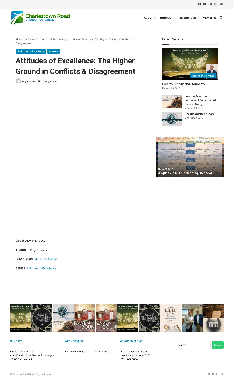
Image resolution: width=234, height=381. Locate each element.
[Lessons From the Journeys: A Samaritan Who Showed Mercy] (172, 101)
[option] (190, 157)
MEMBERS (209, 17)
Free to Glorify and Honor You (184, 84)
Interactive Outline (45, 259)
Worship (28, 351)
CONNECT (166, 17)
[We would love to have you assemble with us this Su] (63, 318)
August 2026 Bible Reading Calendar (185, 173)
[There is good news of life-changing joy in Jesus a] (192, 318)
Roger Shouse (29, 81)
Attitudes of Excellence (51, 39)
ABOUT (148, 17)
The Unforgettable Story (199, 114)
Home (21, 39)
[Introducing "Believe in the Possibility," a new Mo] (149, 318)
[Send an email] (39, 81)
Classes (31, 39)
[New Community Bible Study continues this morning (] (170, 318)
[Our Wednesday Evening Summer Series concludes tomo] (20, 318)
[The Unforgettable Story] (172, 119)
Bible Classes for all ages (39, 355)
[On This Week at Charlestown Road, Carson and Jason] (106, 318)
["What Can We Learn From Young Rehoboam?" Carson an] (84, 318)
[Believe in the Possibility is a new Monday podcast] (41, 318)
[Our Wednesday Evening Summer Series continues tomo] (127, 318)
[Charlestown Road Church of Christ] (40, 19)
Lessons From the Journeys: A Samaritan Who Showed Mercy (201, 100)
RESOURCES (188, 17)
